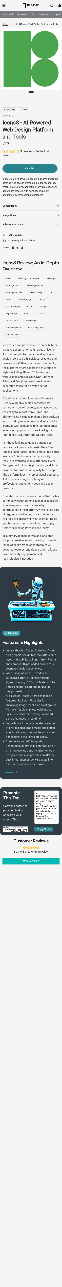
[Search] (52, 5)
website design (13, 334)
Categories (43, 14)
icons (29, 306)
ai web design (36, 292)
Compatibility (9, 205)
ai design (51, 278)
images (43, 306)
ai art (8, 278)
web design (31, 320)
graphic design (13, 306)
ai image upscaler (14, 292)
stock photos (12, 320)
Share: (5, 247)
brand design (25, 299)
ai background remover (29, 278)
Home (5, 24)
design (42, 299)
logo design (11, 313)
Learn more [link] (8, 772)
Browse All (7, 14)
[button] (11, 151)
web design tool (13, 327)
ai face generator (35, 285)
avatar (9, 299)
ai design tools (13, 285)
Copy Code (44, 829)
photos (41, 313)
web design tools (36, 327)
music (27, 313)
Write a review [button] (31, 861)
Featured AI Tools (25, 14)
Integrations (9, 215)
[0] (57, 5)
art (52, 292)
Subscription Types (12, 224)
